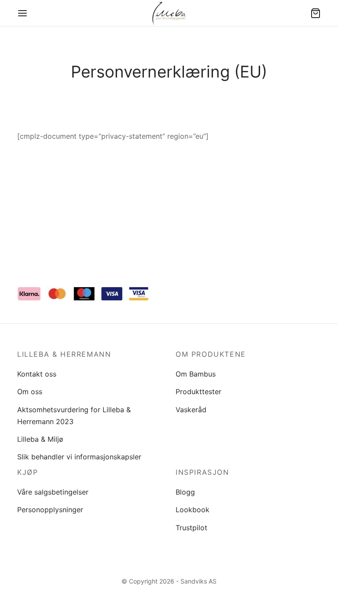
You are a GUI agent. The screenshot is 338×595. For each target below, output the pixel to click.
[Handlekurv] (315, 13)
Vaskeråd (191, 409)
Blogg (185, 492)
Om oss (29, 391)
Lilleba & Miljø (40, 439)
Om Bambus (196, 374)
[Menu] (22, 13)
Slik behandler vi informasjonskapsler (79, 456)
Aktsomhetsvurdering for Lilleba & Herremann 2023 (74, 415)
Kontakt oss (36, 374)
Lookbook (192, 509)
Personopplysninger (50, 509)
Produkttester (198, 391)
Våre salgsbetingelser (52, 492)
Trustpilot (191, 527)
